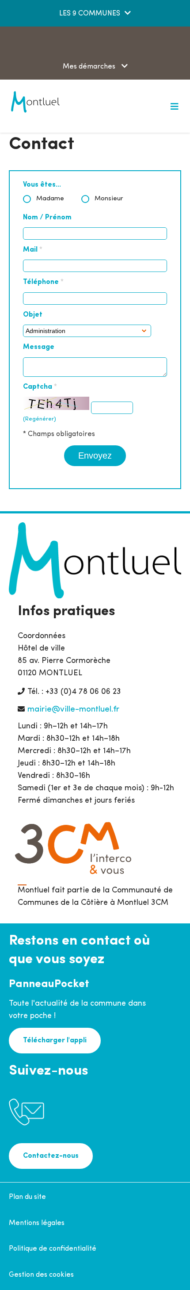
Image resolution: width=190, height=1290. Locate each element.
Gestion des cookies (41, 1275)
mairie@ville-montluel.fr (73, 709)
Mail (32, 249)
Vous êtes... (42, 184)
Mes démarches (90, 66)
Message (38, 347)
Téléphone (43, 282)
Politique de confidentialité (52, 1248)
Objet (32, 314)
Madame (50, 198)
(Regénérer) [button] (39, 419)
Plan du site (27, 1197)
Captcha (40, 386)
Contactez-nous (51, 1156)
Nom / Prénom (47, 217)
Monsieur (109, 198)
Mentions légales (37, 1223)
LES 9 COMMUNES (89, 13)
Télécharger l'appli (55, 1040)
